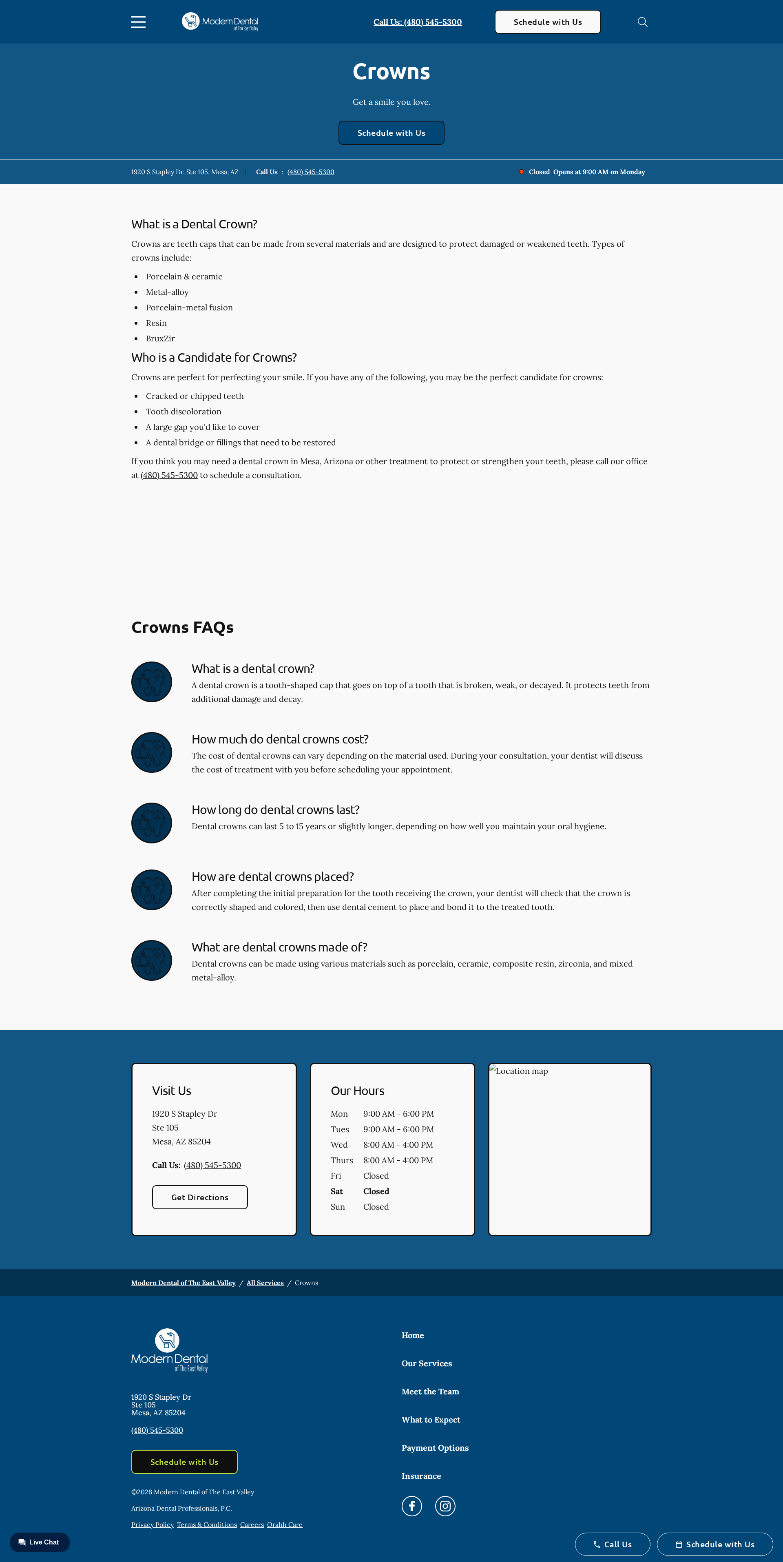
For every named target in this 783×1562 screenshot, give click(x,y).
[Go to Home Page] (220, 22)
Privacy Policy (152, 1524)
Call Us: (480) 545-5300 (418, 22)
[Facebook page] (412, 1506)
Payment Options (435, 1448)
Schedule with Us (548, 21)
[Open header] (140, 22)
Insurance (421, 1476)
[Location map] (569, 1149)
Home (413, 1335)
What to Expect (431, 1419)
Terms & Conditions (207, 1524)
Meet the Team (430, 1391)
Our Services (427, 1363)
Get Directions (200, 1197)
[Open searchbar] (643, 22)
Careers (252, 1524)
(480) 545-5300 (311, 172)
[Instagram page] (445, 1506)
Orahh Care (285, 1524)
